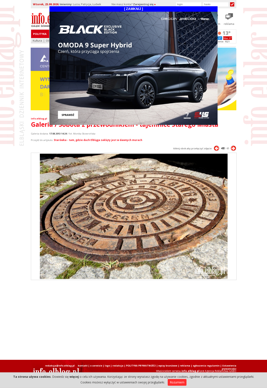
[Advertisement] (133, 320)
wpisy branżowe (167, 365)
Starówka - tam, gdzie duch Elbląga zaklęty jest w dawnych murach (98, 140)
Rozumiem (177, 382)
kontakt (83, 365)
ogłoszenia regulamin (206, 365)
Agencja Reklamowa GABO (220, 371)
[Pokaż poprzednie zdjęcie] (216, 148)
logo (107, 365)
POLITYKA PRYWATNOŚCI (141, 365)
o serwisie (96, 365)
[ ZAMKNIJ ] (133, 9)
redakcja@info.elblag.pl (60, 365)
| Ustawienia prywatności (228, 367)
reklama (185, 365)
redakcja (117, 365)
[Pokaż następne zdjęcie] (233, 148)
